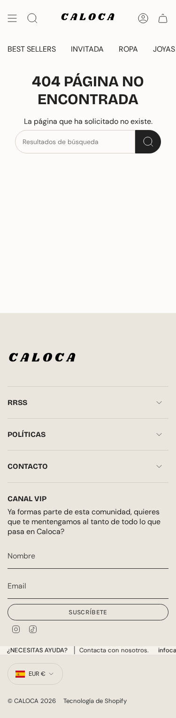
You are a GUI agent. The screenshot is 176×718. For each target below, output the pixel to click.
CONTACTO (28, 466)
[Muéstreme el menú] (12, 18)
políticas (27, 434)
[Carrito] (163, 18)
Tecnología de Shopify (95, 701)
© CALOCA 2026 (32, 701)
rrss (17, 402)
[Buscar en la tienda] (148, 141)
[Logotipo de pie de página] (43, 359)
